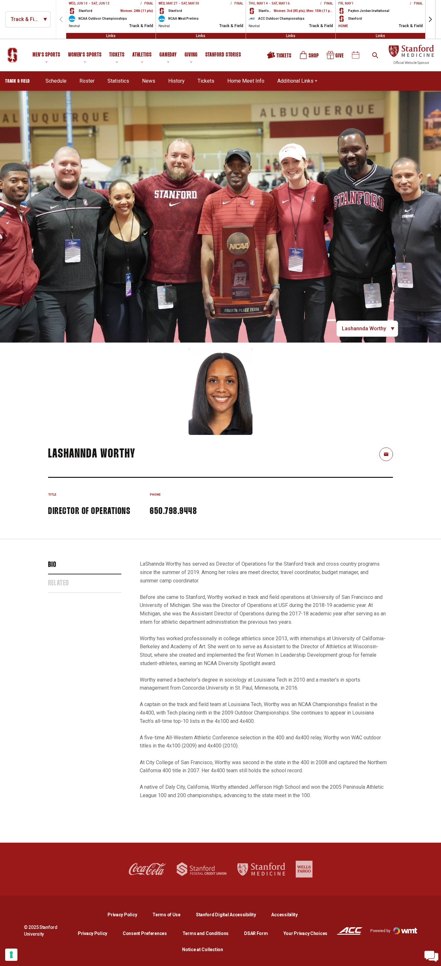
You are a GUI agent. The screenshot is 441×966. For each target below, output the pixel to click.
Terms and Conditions (205, 933)
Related (58, 583)
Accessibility (284, 914)
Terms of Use (166, 914)
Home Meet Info (245, 81)
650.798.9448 (173, 511)
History (176, 81)
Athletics (142, 55)
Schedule (56, 81)
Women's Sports (85, 55)
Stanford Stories (223, 55)
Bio (52, 565)
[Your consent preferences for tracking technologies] (11, 955)
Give (335, 57)
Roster (87, 81)
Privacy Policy (127, 914)
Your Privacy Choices (305, 933)
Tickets (116, 55)
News (148, 81)
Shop (309, 57)
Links (111, 36)
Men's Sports (46, 55)
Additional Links (295, 81)
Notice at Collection (202, 949)
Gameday (168, 55)
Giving (191, 55)
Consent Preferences (145, 933)
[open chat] (431, 956)
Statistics (118, 81)
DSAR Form (256, 933)
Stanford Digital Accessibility (231, 914)
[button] (430, 19)
